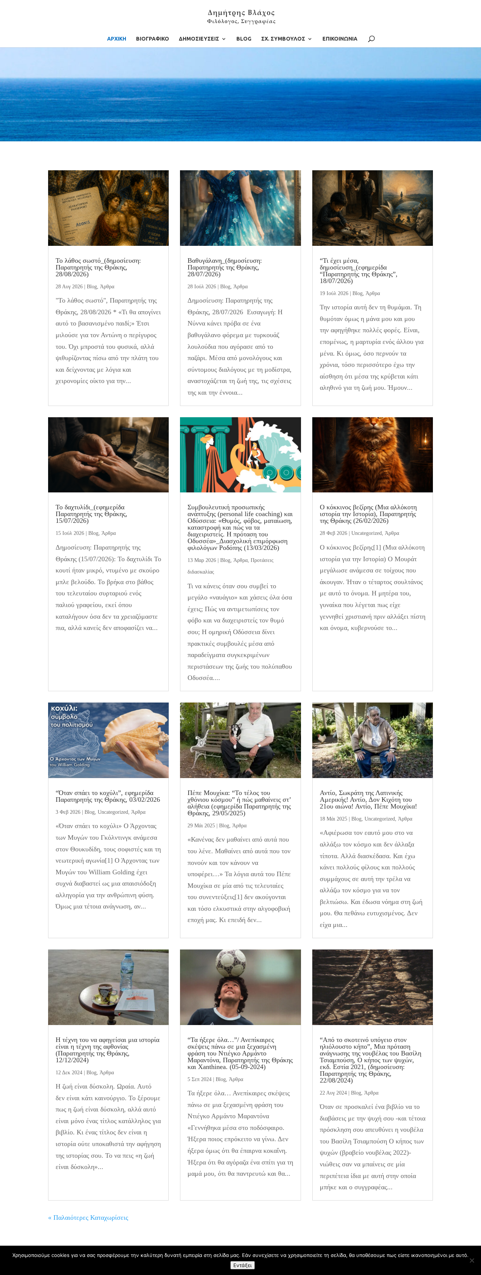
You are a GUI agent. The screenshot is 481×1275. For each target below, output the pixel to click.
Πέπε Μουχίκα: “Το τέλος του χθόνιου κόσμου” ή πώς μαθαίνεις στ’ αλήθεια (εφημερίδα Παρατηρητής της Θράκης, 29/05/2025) (239, 803)
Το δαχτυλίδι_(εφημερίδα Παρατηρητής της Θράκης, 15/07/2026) (91, 513)
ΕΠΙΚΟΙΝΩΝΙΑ (339, 39)
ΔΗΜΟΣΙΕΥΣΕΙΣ (199, 39)
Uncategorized (366, 533)
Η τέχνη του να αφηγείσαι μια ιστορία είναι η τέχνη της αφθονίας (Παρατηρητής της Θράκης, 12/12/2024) (107, 1050)
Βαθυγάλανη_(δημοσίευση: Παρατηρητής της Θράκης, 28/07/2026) (225, 267)
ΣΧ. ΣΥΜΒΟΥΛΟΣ (283, 39)
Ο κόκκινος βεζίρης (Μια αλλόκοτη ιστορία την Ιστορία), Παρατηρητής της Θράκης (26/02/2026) (368, 513)
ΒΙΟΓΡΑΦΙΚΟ (152, 39)
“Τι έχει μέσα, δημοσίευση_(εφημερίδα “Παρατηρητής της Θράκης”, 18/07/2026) (359, 271)
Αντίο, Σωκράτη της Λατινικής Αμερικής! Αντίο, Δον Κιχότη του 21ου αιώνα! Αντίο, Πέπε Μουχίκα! (368, 799)
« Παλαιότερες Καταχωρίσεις (88, 1217)
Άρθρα (107, 286)
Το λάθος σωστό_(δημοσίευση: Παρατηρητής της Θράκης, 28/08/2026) (98, 267)
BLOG (243, 39)
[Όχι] (471, 1260)
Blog (92, 286)
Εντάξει (242, 1265)
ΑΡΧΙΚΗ (116, 39)
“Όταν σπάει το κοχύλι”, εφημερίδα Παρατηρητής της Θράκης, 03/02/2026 (108, 796)
